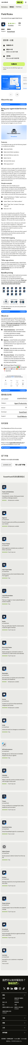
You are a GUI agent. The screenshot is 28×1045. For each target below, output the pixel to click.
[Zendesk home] (4, 2)
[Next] (17, 94)
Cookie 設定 (24, 1038)
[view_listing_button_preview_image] (11, 82)
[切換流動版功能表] (25, 2)
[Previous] (11, 94)
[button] (12, 995)
